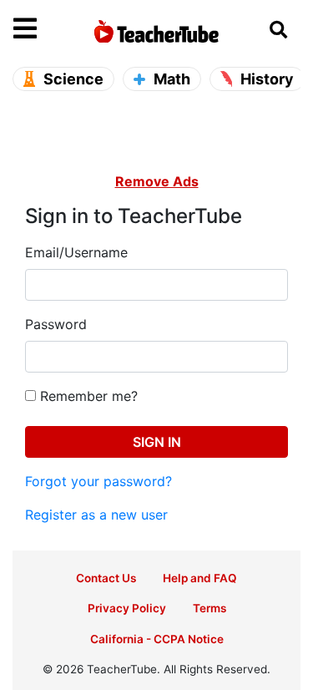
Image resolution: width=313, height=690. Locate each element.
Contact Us (106, 578)
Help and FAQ (200, 578)
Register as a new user (96, 514)
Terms (209, 608)
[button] (49, 29)
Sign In (157, 442)
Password (56, 324)
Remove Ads (157, 181)
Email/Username (76, 252)
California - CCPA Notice (157, 639)
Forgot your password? (98, 481)
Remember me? (87, 396)
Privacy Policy (127, 608)
